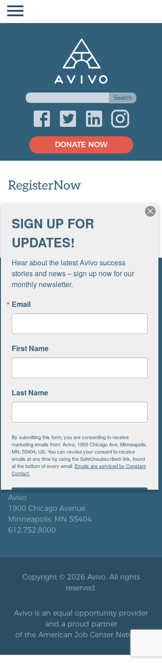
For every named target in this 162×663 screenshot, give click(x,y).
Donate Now (81, 144)
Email (21, 304)
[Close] (150, 211)
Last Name (30, 392)
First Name (30, 348)
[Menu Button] (81, 11)
